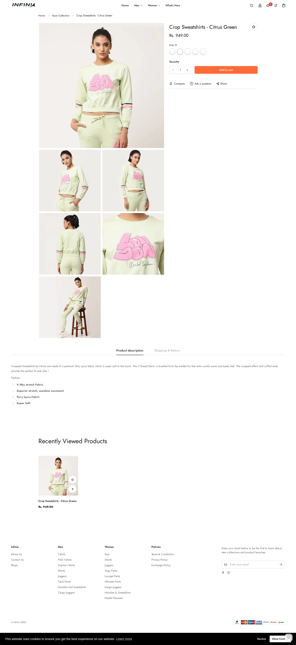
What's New (172, 5)
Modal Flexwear (114, 598)
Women (152, 5)
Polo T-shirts (64, 560)
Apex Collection (60, 15)
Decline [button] (261, 638)
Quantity (174, 62)
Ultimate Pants (113, 582)
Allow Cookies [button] (280, 638)
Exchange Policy (160, 565)
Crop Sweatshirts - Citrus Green (57, 501)
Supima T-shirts (66, 565)
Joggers (62, 576)
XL (195, 52)
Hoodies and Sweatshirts (72, 587)
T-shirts (61, 554)
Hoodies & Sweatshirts (117, 593)
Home (125, 5)
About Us (16, 554)
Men (137, 5)
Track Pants (64, 582)
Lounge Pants (112, 576)
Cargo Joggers (66, 593)
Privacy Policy (159, 560)
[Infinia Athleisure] (23, 5)
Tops (107, 554)
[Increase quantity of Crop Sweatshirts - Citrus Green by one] (187, 70)
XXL (203, 52)
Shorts (61, 571)
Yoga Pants (111, 571)
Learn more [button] (124, 639)
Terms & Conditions (162, 554)
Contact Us (17, 560)
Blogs (14, 565)
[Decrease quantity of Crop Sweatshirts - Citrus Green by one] (173, 70)
